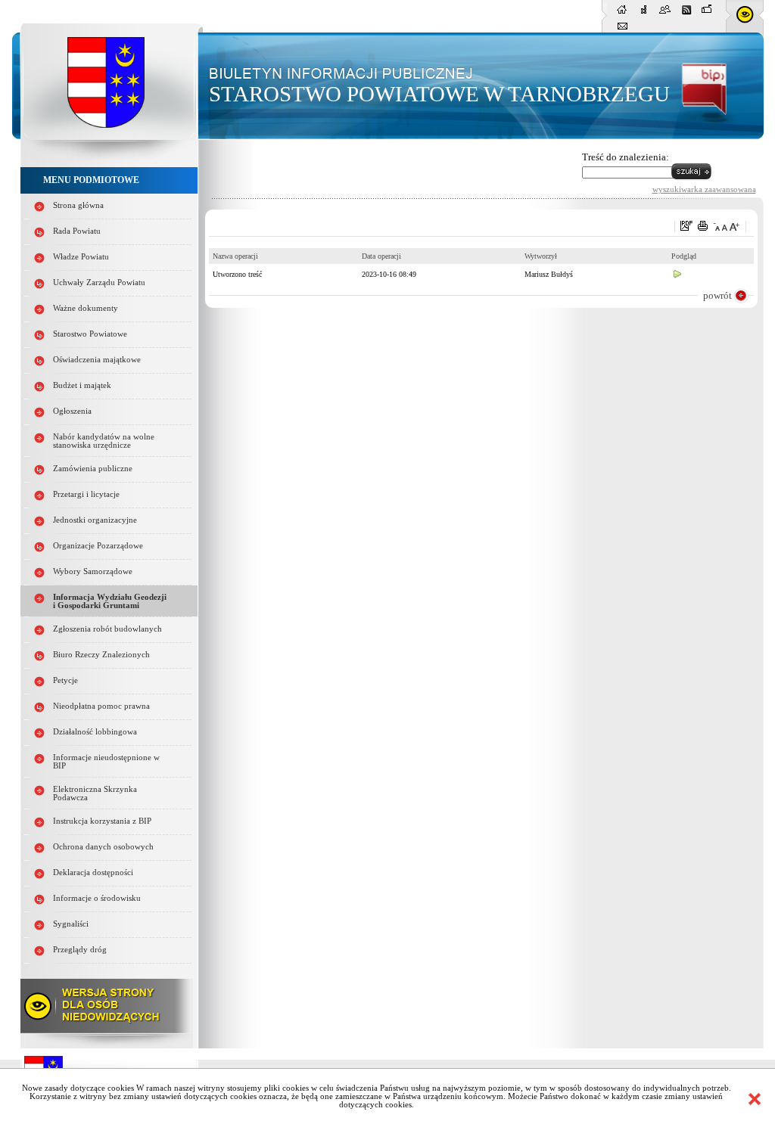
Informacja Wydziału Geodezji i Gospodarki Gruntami (110, 601)
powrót (717, 295)
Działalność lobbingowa (95, 732)
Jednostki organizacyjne (95, 520)
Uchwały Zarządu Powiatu (99, 282)
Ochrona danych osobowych (103, 847)
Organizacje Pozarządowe (98, 546)
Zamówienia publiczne (92, 468)
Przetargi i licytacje (86, 494)
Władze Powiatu (81, 257)
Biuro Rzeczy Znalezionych (101, 654)
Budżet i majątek (82, 385)
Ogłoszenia (72, 411)
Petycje (65, 680)
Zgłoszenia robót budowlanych (107, 629)
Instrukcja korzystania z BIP (102, 821)
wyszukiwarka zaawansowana (704, 189)
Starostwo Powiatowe (90, 334)
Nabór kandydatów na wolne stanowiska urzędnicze (103, 441)
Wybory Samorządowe (92, 571)
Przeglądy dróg (80, 949)
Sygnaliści (71, 924)
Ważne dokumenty (85, 308)
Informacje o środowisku (97, 898)
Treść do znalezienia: (625, 157)
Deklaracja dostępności (93, 872)
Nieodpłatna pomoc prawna (101, 706)
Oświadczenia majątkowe (97, 360)
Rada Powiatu (77, 231)
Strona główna (78, 205)
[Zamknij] (754, 1099)
